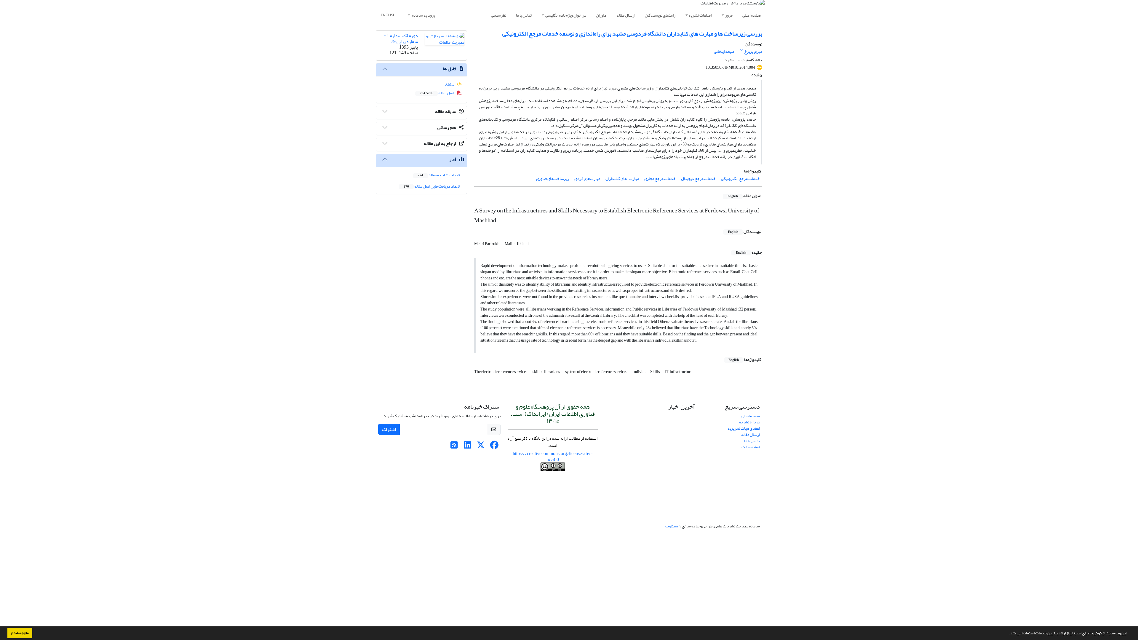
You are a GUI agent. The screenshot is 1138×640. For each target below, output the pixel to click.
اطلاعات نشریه (700, 15)
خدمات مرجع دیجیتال (698, 179)
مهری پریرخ (753, 51)
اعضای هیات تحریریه (744, 428)
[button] (1007, 634)
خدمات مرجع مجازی (660, 179)
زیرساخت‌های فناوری (552, 179)
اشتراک (389, 429)
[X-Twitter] (480, 447)
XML (450, 84)
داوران (601, 15)
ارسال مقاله (625, 15)
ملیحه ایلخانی (724, 51)
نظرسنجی (498, 15)
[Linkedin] (467, 447)
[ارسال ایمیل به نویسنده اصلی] (742, 50)
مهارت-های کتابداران (622, 179)
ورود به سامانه (423, 15)
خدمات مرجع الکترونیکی (740, 179)
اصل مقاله (437, 93)
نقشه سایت (750, 447)
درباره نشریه (749, 422)
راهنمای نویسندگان (660, 15)
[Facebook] (494, 447)
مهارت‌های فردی (587, 179)
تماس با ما (524, 15)
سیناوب (671, 526)
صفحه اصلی (751, 15)
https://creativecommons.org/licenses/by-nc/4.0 (553, 456)
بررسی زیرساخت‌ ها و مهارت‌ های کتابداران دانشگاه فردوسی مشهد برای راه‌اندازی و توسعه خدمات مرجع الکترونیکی (632, 33)
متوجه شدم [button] (20, 632)
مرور (729, 15)
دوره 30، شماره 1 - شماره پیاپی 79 (400, 38)
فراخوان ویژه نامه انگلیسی (565, 15)
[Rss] (454, 447)
